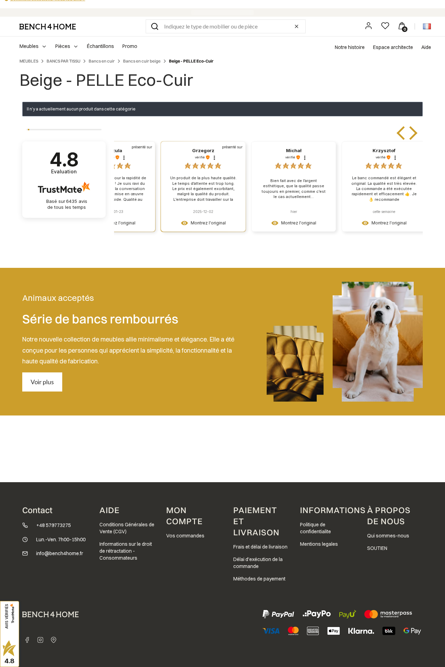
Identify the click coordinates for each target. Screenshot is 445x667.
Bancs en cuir (102, 61)
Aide (426, 47)
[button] (154, 26)
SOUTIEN (377, 548)
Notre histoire (350, 47)
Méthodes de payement (259, 579)
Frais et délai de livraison (260, 547)
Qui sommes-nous (388, 536)
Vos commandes (185, 536)
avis (67, 204)
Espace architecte (393, 47)
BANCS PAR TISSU (63, 61)
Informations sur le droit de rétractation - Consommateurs (125, 551)
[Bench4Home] (53, 640)
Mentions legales (319, 544)
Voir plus (42, 382)
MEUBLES (28, 61)
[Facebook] (27, 640)
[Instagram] (40, 640)
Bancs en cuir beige (142, 61)
